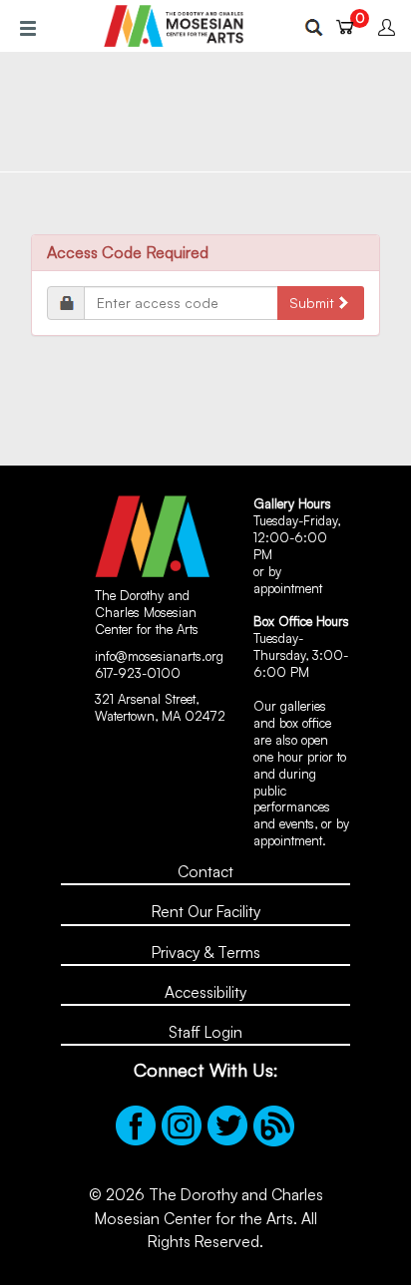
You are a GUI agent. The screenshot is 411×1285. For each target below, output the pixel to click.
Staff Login (205, 1032)
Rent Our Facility (206, 911)
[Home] (173, 26)
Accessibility (205, 992)
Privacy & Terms (206, 952)
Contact (205, 871)
